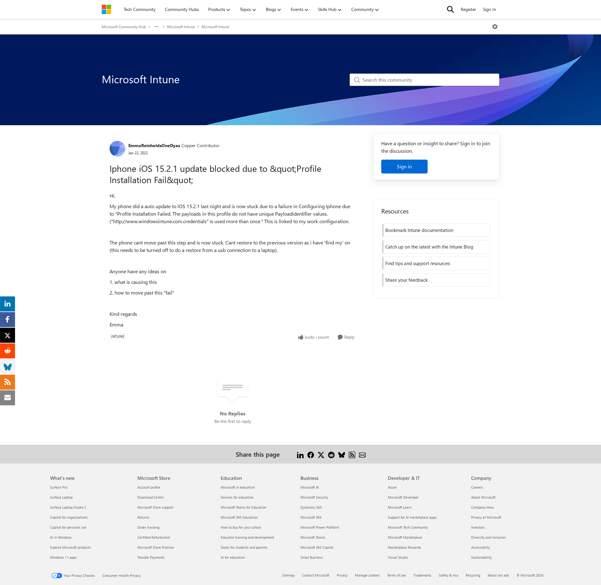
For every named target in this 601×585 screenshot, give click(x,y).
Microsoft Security (314, 497)
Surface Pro (58, 487)
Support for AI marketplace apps (412, 517)
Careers (477, 487)
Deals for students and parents (244, 547)
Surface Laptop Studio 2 (68, 507)
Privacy (342, 575)
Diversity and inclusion (488, 537)
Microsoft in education (238, 487)
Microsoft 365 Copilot (316, 547)
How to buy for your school (241, 527)
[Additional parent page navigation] (156, 26)
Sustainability (481, 557)
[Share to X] (321, 454)
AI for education (233, 557)
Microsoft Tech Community (408, 527)
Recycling (473, 575)
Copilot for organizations (69, 517)
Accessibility (480, 547)
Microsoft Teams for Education (243, 507)
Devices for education (237, 497)
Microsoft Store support (155, 507)
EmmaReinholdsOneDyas (154, 145)
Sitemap (288, 575)
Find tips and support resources (417, 263)
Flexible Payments (151, 557)
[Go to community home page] (106, 9)
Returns (143, 517)
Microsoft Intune (181, 26)
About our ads (498, 575)
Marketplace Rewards (404, 547)
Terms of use (396, 575)
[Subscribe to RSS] (352, 454)
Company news (482, 507)
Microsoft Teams (312, 537)
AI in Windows (61, 537)
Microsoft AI (309, 487)
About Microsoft (483, 497)
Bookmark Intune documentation (419, 230)
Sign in (404, 166)
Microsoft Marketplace (405, 537)
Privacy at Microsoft (486, 517)
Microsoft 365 (310, 517)
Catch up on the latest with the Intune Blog (429, 247)
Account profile (148, 487)
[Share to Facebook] (310, 454)
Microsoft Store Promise (155, 547)
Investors (478, 527)
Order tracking (148, 527)
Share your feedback (406, 280)
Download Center (150, 497)
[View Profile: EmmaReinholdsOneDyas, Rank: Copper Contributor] (117, 149)
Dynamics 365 (311, 507)
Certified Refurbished (153, 537)
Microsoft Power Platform (319, 527)
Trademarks (422, 575)
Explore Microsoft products (70, 547)
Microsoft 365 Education (239, 517)
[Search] (450, 9)
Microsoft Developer (403, 497)
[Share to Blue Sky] (341, 454)
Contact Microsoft (315, 575)
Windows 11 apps (63, 557)
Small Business (311, 557)
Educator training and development (247, 537)
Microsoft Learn (400, 507)
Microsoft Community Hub (124, 26)
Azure (392, 487)
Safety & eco (448, 575)
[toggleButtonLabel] (495, 26)
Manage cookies (367, 575)
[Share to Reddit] (331, 454)
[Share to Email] (362, 454)
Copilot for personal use (68, 527)
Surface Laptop (61, 497)
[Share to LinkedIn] (300, 454)
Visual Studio (398, 557)
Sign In (489, 9)
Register (468, 9)
